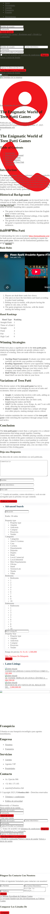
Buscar (8, 659)
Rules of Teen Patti (13, 157)
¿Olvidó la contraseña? (9, 839)
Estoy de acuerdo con (21, 55)
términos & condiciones (30, 55)
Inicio (7, 3)
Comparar (4, 913)
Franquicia (9, 10)
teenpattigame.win (7, 127)
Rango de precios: (12, 652)
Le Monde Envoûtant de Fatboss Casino (16, 896)
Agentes (8, 8)
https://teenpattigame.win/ (39, 236)
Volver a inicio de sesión (28, 839)
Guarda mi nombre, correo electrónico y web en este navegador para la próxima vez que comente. (22, 495)
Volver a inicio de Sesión (10, 57)
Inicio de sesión (7, 32)
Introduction (10, 153)
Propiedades (10, 5)
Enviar (3, 894)
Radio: (11, 516)
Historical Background (14, 155)
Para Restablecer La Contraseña (13, 70)
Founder (8, 12)
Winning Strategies (12, 160)
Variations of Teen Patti (14, 162)
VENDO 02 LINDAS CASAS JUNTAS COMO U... (27, 671)
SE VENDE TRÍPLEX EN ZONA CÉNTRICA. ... (26, 678)
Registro (45, 55)
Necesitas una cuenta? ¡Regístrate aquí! (16, 34)
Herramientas (10, 17)
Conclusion (9, 164)
